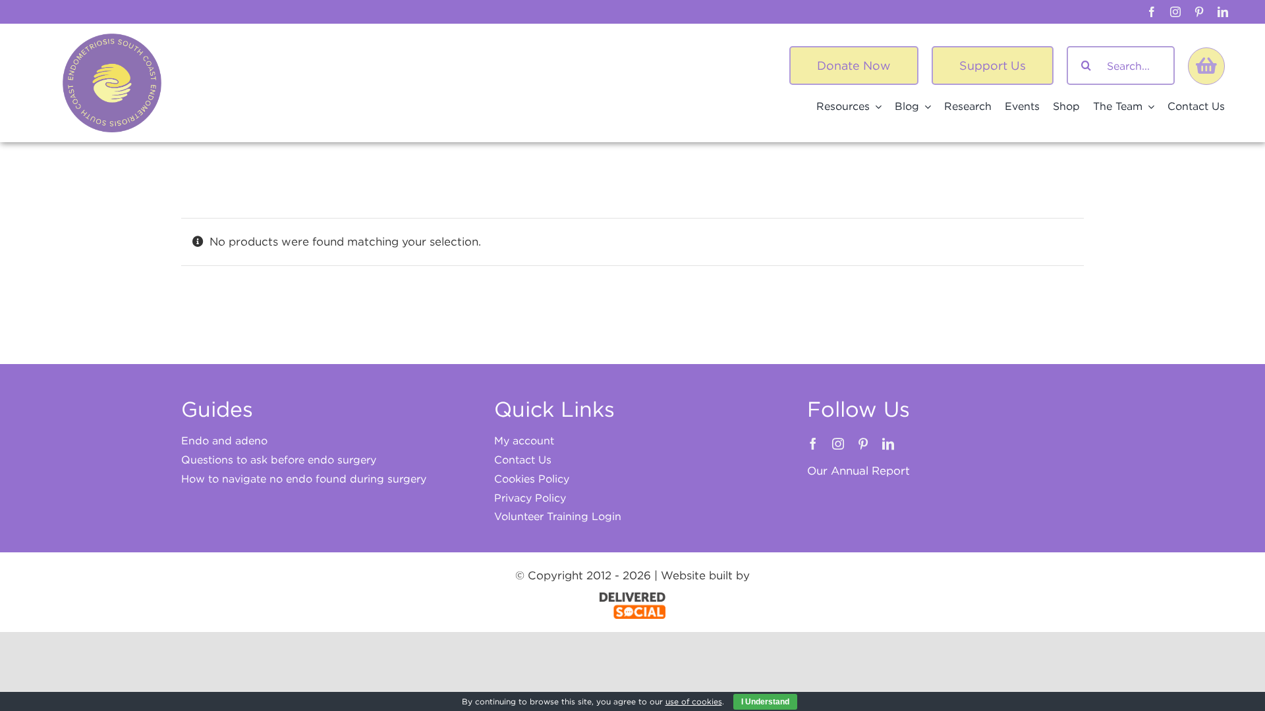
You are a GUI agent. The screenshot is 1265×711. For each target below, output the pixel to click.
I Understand (765, 701)
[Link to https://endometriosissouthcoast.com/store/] (1206, 65)
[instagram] (1175, 12)
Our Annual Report (858, 471)
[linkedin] (1223, 12)
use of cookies (693, 701)
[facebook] (1151, 12)
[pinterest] (1199, 12)
